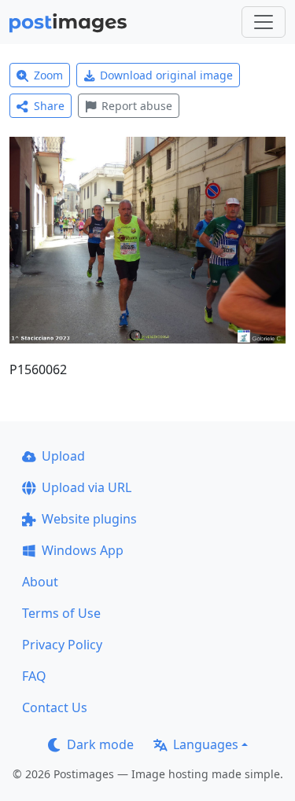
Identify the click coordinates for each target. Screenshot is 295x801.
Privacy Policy (62, 644)
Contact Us (54, 707)
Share (49, 105)
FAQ (34, 676)
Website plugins (89, 518)
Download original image (166, 75)
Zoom (48, 75)
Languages (205, 744)
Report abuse (136, 105)
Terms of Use (61, 613)
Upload (63, 456)
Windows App (83, 550)
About (40, 581)
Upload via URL (86, 487)
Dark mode (100, 744)
